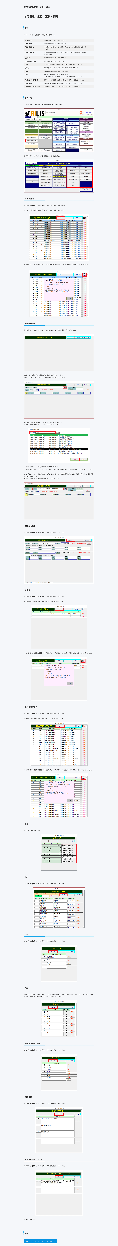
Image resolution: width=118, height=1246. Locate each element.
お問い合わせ (51, 1241)
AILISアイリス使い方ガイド (34, 1241)
